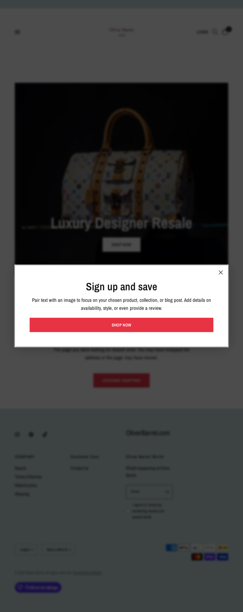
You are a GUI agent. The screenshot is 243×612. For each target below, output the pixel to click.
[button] (121, 325)
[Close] (220, 272)
